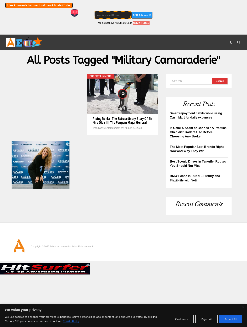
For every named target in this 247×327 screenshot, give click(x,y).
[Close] (243, 307)
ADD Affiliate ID (142, 15)
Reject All (206, 319)
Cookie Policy (71, 321)
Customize (181, 319)
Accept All (231, 319)
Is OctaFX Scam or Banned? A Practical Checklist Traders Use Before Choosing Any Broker (198, 132)
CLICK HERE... (141, 23)
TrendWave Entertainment (106, 128)
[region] (123, 315)
